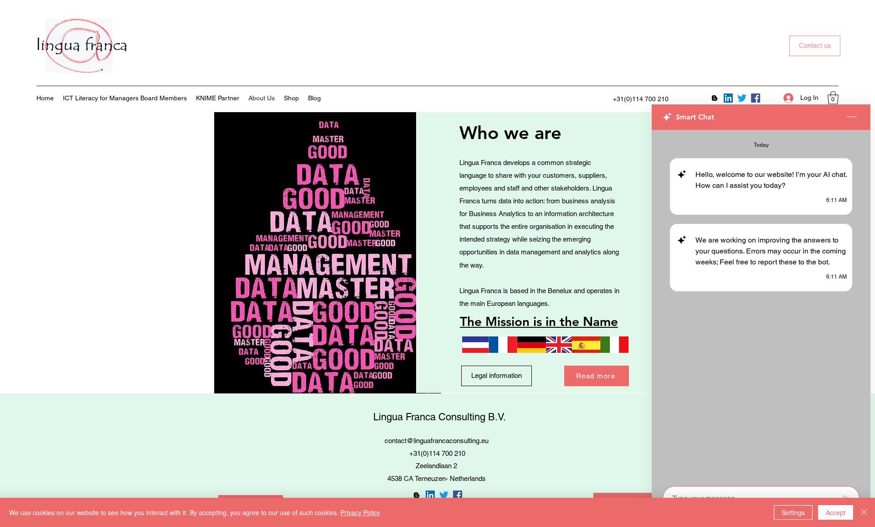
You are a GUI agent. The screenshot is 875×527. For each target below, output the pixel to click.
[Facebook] (755, 98)
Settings (793, 512)
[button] (833, 97)
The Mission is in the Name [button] (539, 321)
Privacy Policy (360, 512)
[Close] (864, 512)
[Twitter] (741, 98)
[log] (761, 305)
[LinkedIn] (728, 98)
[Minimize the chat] (851, 117)
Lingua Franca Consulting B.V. (439, 417)
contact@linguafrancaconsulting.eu (437, 440)
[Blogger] (714, 98)
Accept (835, 512)
